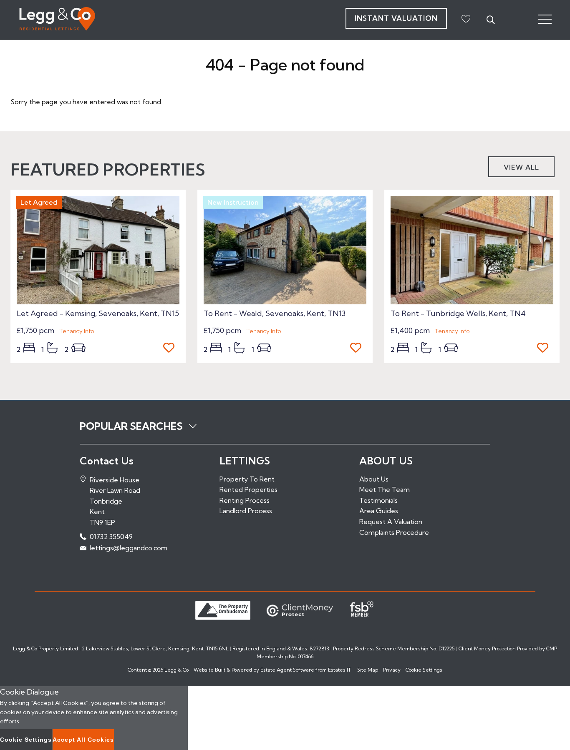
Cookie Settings (424, 670)
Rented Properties (248, 489)
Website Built (209, 670)
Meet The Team (384, 489)
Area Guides (378, 511)
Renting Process (244, 500)
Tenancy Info (76, 331)
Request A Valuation (390, 521)
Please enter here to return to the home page (236, 102)
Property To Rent (247, 479)
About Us (373, 479)
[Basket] (465, 18)
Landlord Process (245, 511)
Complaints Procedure (394, 532)
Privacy (392, 670)
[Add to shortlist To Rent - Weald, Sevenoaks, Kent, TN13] (358, 348)
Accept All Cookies (83, 739)
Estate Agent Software (287, 670)
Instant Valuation (396, 18)
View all (521, 167)
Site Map (367, 670)
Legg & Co (176, 670)
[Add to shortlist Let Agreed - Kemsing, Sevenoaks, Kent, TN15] (171, 348)
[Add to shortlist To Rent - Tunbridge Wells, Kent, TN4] (545, 348)
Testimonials (378, 500)
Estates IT (339, 670)
